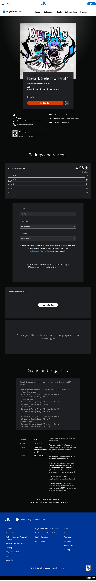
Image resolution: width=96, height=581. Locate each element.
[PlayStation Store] (13, 12)
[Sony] (90, 579)
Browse (83, 12)
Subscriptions (71, 12)
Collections (48, 12)
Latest (37, 12)
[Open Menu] (3, 4)
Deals (59, 12)
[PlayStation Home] (43, 3)
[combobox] (48, 214)
